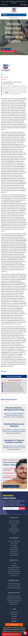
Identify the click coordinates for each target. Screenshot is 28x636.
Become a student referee (14, 585)
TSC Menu (4, 14)
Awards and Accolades (14, 602)
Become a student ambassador (14, 587)
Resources (8, 49)
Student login (14, 614)
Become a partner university (14, 596)
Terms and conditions (14, 521)
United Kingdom (14, 17)
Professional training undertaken (14, 600)
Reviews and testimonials (14, 541)
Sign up (5, 4)
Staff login (14, 618)
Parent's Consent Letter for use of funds (12, 384)
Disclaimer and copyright (14, 523)
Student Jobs (14, 575)
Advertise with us (14, 604)
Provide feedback (14, 555)
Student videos (14, 543)
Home (3, 49)
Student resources (14, 553)
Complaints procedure (14, 530)
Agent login (14, 616)
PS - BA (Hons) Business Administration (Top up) (14, 390)
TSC (2, 74)
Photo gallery (14, 545)
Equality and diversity (14, 528)
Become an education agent (14, 583)
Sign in (2, 4)
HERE (6, 92)
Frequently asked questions (14, 571)
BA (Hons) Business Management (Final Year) (13, 386)
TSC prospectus (14, 547)
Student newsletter (14, 549)
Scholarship (14, 565)
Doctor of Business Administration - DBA (12, 382)
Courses (14, 563)
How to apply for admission (14, 567)
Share (3, 371)
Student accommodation (14, 573)
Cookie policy (14, 524)
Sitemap (14, 532)
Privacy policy (14, 526)
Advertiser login (14, 612)
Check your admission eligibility (14, 376)
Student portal (14, 551)
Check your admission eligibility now (11, 486)
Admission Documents (14, 569)
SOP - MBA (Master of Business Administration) (13, 388)
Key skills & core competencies (14, 598)
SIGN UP (22, 508)
